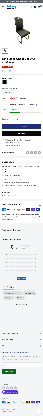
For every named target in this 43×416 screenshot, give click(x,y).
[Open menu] (3, 7)
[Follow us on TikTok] (15, 387)
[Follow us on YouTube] (11, 387)
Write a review (22, 278)
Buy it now (21, 133)
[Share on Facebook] (27, 152)
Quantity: (5, 119)
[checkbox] (20, 298)
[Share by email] (39, 152)
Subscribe (9, 371)
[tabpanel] (21, 309)
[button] (21, 254)
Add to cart (21, 127)
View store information (12, 145)
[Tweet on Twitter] (35, 152)
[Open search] (31, 7)
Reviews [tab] (9, 287)
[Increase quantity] (23, 119)
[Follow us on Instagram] (7, 387)
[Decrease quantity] (12, 119)
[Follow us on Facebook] (3, 387)
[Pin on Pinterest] (31, 152)
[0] (39, 7)
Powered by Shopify (7, 411)
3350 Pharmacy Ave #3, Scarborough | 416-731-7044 (21, 1)
